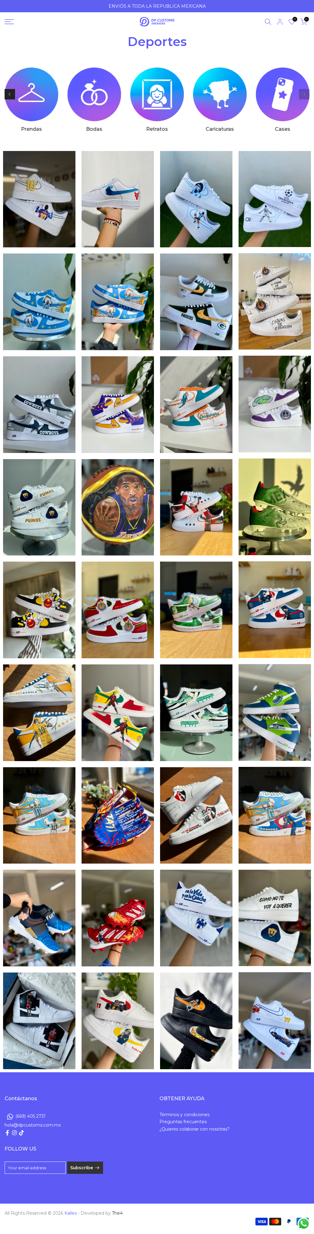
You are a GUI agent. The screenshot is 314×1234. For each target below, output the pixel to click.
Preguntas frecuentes (183, 1121)
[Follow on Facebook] (7, 1132)
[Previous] (10, 94)
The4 (117, 1213)
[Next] (304, 94)
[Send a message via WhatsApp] (304, 1224)
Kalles (70, 1213)
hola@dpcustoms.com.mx (33, 1125)
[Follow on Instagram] (14, 1132)
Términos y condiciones (184, 1114)
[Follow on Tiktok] (21, 1132)
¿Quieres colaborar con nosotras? (194, 1129)
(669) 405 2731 (30, 1116)
